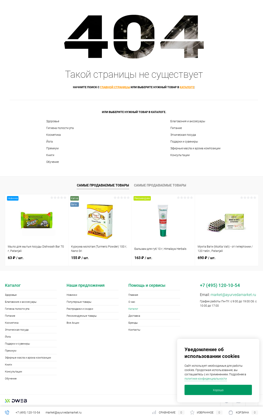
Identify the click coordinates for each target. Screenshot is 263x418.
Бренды (133, 322)
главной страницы (115, 87)
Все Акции (73, 322)
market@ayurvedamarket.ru (233, 294)
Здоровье (52, 121)
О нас (131, 301)
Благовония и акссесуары (187, 121)
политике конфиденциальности (206, 378)
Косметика (53, 134)
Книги (50, 155)
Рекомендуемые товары (82, 315)
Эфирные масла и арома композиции (195, 148)
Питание (176, 128)
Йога (49, 141)
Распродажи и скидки (80, 308)
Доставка (134, 315)
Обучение (52, 161)
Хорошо (218, 390)
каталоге (187, 87)
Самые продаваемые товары (103, 185)
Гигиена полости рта (60, 128)
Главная (133, 294)
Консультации (180, 155)
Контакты (134, 329)
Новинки (72, 294)
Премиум (52, 148)
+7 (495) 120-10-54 (28, 412)
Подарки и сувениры (184, 141)
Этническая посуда (183, 134)
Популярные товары (79, 301)
